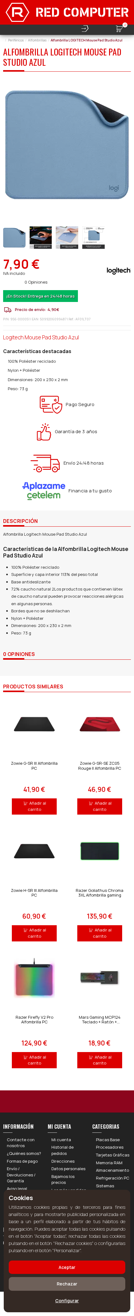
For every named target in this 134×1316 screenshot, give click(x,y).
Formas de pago (22, 1161)
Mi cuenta (61, 1139)
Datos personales (68, 1168)
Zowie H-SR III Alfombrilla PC (34, 893)
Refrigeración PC (112, 1178)
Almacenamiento (112, 1170)
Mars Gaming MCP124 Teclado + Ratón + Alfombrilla (100, 1022)
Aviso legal (17, 1188)
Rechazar (67, 1284)
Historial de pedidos (62, 1150)
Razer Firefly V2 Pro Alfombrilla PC (34, 1019)
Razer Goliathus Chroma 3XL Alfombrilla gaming (99, 893)
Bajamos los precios (62, 1179)
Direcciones (62, 1161)
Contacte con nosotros (21, 1143)
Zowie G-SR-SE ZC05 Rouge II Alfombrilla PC (99, 765)
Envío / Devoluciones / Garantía (21, 1175)
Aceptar (67, 1267)
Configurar (67, 1301)
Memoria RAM (109, 1162)
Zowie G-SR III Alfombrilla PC (34, 765)
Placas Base (108, 1139)
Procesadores (109, 1147)
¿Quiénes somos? (24, 1153)
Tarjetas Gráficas (112, 1155)
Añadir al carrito (37, 806)
